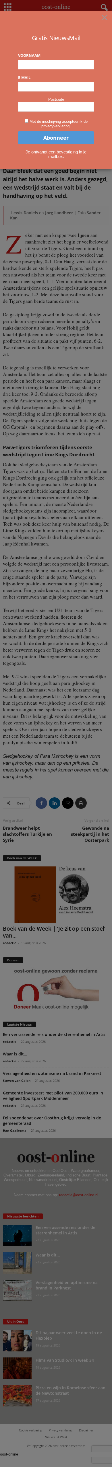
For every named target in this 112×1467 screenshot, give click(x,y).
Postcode (56, 99)
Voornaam (29, 55)
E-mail (24, 77)
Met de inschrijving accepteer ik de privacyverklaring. (59, 123)
